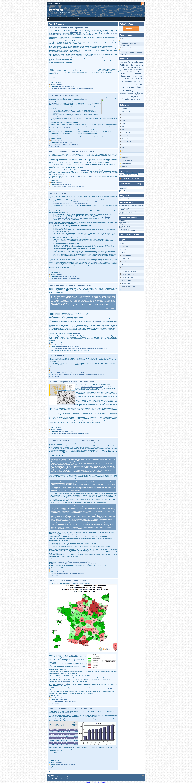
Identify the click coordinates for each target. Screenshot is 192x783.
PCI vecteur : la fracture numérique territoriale (131, 48)
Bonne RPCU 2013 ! (57, 193)
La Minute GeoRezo (124, 209)
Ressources (70, 19)
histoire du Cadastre (124, 226)
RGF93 (131, 95)
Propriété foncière (127, 139)
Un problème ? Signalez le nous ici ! (58, 779)
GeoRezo (135, 76)
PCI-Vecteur (128, 87)
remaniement (124, 95)
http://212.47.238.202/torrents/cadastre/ (59, 127)
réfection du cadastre (127, 142)
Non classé (125, 166)
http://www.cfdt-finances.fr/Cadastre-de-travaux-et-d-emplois (74, 562)
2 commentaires (55, 146)
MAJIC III (124, 124)
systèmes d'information (129, 98)
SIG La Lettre (52, 223)
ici (92, 34)
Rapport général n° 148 (95, 262)
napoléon (138, 82)
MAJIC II (132, 79)
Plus (50, 366)
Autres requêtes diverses (129, 286)
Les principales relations (128, 268)
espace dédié (64, 684)
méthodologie (130, 82)
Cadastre (126, 64)
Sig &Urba (122, 214)
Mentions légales (102, 782)
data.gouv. (84, 99)
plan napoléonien (137, 91)
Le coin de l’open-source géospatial (128, 211)
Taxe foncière (134, 99)
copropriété (123, 71)
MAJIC (127, 79)
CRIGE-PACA (130, 72)
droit (141, 72)
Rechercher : (123, 188)
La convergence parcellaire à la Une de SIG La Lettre (71, 382)
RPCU (135, 95)
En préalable (125, 252)
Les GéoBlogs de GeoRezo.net (63, 777)
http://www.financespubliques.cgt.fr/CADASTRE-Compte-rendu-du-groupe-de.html (73, 561)
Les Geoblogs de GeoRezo (126, 212)
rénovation (125, 97)
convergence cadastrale (131, 69)
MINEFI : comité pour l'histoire (127, 230)
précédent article (64, 681)
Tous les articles (60, 19)
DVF (122, 74)
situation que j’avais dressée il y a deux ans (81, 176)
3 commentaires (55, 280)
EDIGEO (70, 348)
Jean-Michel (58, 84)
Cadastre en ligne (124, 222)
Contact (95, 782)
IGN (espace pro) (123, 228)
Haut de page (143, 775)
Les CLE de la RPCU (57, 356)
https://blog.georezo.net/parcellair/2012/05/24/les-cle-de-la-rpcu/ (71, 203)
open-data (130, 85)
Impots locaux (126, 118)
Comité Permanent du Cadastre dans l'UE (130, 225)
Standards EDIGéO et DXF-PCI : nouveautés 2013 (70, 285)
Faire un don (131, 28)
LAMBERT (121, 79)
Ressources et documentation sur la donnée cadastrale (131, 39)
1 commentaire (55, 376)
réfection (140, 95)
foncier (129, 76)
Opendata (70, 88)
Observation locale (124, 198)
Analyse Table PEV (127, 280)
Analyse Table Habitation (129, 283)
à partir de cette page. (107, 116)
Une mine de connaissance (129, 43)
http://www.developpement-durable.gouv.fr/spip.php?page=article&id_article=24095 (74, 564)
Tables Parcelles (126, 255)
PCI (142, 84)
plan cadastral (131, 89)
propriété (135, 93)
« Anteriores (52, 772)
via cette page (97, 321)
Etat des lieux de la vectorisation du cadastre (68, 581)
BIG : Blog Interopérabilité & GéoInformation (131, 205)
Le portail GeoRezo (124, 229)
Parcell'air (56, 10)
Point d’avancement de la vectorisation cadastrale (70, 709)
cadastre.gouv (137, 65)
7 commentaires (55, 703)
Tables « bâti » (126, 258)
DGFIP (137, 71)
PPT (81, 218)
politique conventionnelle (126, 93)
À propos (85, 19)
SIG (130, 97)
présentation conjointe (60, 215)
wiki (131, 101)
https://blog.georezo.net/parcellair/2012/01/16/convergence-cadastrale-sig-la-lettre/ (76, 202)
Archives (121, 174)
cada (141, 62)
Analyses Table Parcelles (129, 271)
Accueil (50, 19)
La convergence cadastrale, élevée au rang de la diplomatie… (75, 440)
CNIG (120, 223)
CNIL (125, 67)
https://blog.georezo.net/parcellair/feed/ (142, 3)
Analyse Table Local (127, 277)
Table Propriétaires (127, 262)
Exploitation (125, 157)
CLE (69, 374)
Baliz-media (122, 220)
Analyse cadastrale (127, 160)
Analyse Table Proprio (128, 274)
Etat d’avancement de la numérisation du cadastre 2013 (72, 151)
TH (143, 99)
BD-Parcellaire (134, 62)
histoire (140, 76)
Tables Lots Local (127, 265)
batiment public (123, 62)
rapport (110, 688)
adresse (51, 323)
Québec (141, 93)
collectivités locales (133, 67)
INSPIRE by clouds (124, 208)
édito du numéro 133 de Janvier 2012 (91, 387)
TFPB (140, 99)
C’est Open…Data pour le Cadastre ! (132, 52)
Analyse (78, 19)
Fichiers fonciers (129, 74)
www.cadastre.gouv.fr (72, 655)
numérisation (123, 85)
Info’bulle (121, 207)
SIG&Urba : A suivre (130, 179)
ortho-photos (136, 84)
